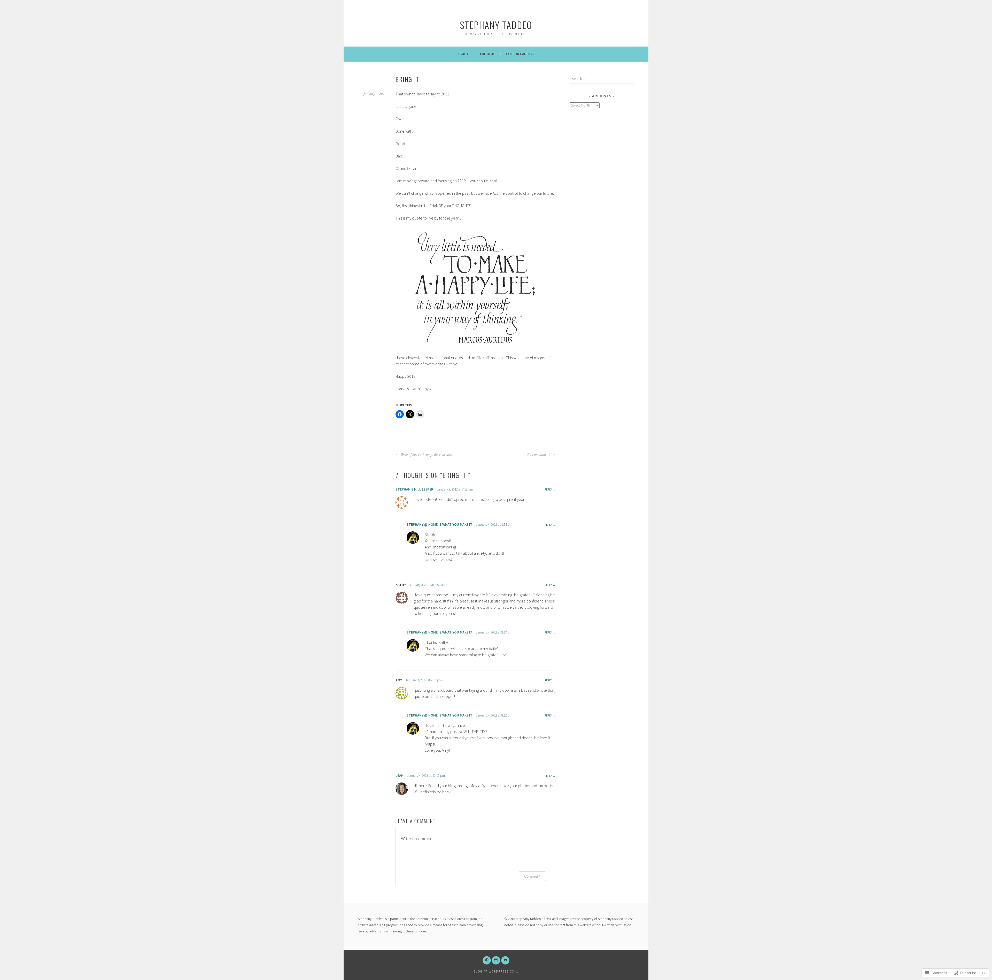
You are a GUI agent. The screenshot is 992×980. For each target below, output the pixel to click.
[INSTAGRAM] (496, 960)
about (463, 53)
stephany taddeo (496, 25)
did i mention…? (539, 455)
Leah (400, 775)
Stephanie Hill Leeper (414, 489)
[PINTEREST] (487, 960)
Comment (532, 876)
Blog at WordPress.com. (496, 971)
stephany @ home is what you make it (439, 524)
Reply (548, 489)
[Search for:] (602, 78)
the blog (487, 53)
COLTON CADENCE (520, 53)
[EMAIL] (505, 960)
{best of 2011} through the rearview (426, 455)
